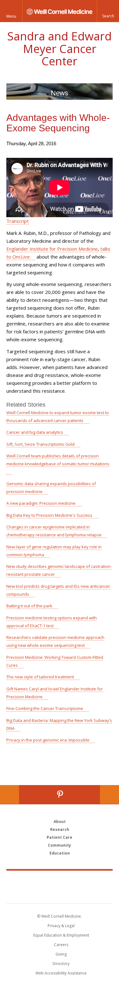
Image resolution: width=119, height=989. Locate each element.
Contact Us (109, 794)
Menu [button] (11, 16)
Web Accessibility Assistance (61, 973)
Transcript (17, 221)
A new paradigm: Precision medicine (41, 503)
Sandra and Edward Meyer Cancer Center (59, 48)
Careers (61, 944)
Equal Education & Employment (61, 935)
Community (59, 845)
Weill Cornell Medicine (59, 880)
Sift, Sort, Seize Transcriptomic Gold (40, 444)
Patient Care (59, 837)
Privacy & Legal (61, 925)
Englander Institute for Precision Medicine (52, 249)
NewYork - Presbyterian (59, 893)
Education (60, 853)
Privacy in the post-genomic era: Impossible (47, 740)
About (60, 821)
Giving (61, 954)
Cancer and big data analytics (34, 432)
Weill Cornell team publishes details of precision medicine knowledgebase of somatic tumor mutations (57, 460)
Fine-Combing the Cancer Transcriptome (44, 708)
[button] (108, 11)
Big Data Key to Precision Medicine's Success (49, 515)
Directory (61, 963)
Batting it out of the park (29, 606)
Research (59, 829)
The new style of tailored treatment (40, 677)
